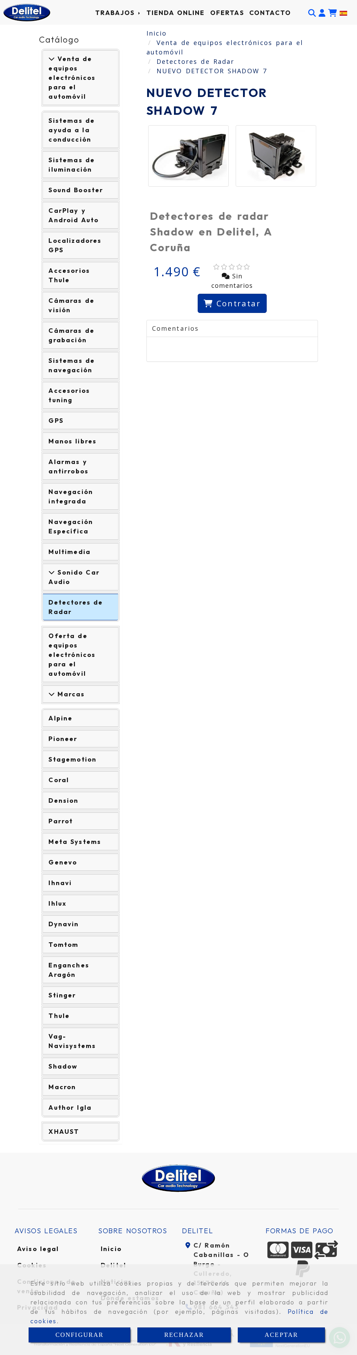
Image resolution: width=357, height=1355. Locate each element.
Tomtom (63, 945)
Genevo (62, 862)
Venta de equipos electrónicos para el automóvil (72, 77)
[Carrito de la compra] (332, 13)
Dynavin (63, 924)
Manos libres (72, 441)
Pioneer (62, 739)
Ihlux (57, 903)
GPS (55, 421)
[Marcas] (51, 694)
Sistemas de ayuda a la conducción (71, 130)
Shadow (62, 1066)
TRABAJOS (116, 13)
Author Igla (70, 1107)
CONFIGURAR (79, 1334)
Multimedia (69, 552)
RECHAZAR (184, 1334)
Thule (59, 1016)
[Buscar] (312, 13)
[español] (343, 12)
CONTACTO (270, 13)
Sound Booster (75, 190)
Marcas (70, 694)
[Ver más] (51, 572)
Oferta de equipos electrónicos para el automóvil (72, 655)
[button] (322, 13)
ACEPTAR (281, 1334)
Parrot (60, 821)
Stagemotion (72, 759)
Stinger (62, 995)
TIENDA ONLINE (175, 13)
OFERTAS (227, 13)
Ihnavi (60, 883)
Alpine (60, 718)
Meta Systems (74, 842)
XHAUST (63, 1132)
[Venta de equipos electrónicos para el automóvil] (51, 59)
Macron (62, 1087)
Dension (63, 800)
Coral (58, 780)
